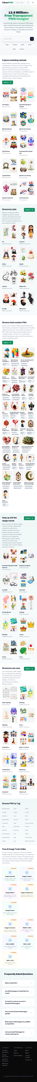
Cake (3, 826)
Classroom (22, 792)
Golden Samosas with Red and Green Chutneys (6, 379)
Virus (15, 841)
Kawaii (21, 264)
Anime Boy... (29, 381)
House (4, 657)
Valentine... (13, 415)
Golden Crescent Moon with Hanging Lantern (29, 484)
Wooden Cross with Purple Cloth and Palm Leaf (23, 379)
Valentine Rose (16, 397)
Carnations (14, 382)
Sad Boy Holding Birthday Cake (14, 465)
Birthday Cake (5, 808)
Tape (15, 837)
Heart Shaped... (6, 452)
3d (3, 241)
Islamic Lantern (17, 488)
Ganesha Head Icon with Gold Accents (30, 414)
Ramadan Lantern (18, 486)
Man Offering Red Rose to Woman (14, 361)
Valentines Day (6, 450)
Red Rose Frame (6, 399)
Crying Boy (28, 467)
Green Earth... (6, 486)
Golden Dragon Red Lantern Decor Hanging (6, 431)
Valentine (14, 432)
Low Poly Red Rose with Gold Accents (16, 396)
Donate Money (6, 612)
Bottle (26, 808)
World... (23, 415)
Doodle (4, 308)
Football (14, 44)
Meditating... (24, 365)
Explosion (16, 830)
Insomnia (22, 590)
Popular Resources (5, 1055)
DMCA (27, 1053)
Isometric (4, 816)
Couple (15, 812)
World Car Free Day (25, 129)
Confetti (4, 812)
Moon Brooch (6, 469)
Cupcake (4, 830)
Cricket (27, 812)
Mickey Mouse (6, 833)
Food (21, 657)
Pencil (29, 44)
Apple (7, 44)
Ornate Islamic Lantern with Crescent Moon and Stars (17, 484)
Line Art (4, 286)
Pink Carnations (5, 418)
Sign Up (16, 1053)
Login (15, 1050)
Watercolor (22, 286)
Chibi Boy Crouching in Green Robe (31, 396)
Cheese (27, 826)
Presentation (6, 769)
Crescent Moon (28, 488)
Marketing (22, 769)
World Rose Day (15, 363)
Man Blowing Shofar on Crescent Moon (16, 448)
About (27, 1050)
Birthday (4, 634)
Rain (15, 833)
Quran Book (25, 452)
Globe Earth (6, 488)
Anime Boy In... (21, 468)
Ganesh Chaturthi (7, 198)
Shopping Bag (5, 837)
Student (22, 49)
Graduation (5, 747)
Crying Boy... (14, 468)
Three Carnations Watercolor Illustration (14, 379)
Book (15, 808)
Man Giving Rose (14, 366)
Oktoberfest (6, 151)
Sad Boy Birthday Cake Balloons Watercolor (30, 465)
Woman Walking (23, 418)
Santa (26, 819)
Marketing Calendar (5, 1064)
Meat (26, 816)
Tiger (15, 823)
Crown (21, 634)
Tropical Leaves (29, 823)
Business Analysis (24, 565)
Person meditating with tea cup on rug (27, 360)
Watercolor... (15, 380)
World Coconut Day (25, 175)
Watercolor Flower (30, 841)
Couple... (12, 417)
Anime (4, 264)
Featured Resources (5, 1060)
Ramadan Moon (6, 467)
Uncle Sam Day (23, 198)
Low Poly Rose (16, 399)
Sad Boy (28, 469)
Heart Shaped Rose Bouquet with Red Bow (6, 448)
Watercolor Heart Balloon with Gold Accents (15, 431)
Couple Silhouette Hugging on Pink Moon (15, 414)
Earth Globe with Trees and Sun (6, 483)
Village (4, 841)
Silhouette (22, 308)
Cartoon (21, 241)
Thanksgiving (28, 837)
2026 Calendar (6, 702)
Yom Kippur (5, 104)
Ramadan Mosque (29, 433)
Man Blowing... (16, 452)
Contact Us (28, 1060)
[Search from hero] (32, 39)
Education (5, 792)
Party (21, 725)
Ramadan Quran (26, 450)
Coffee (22, 44)
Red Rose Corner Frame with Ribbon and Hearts (6, 396)
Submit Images (18, 1055)
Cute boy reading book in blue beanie (5, 361)
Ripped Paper (5, 819)
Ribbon (27, 833)
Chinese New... (5, 433)
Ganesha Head (31, 418)
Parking (21, 612)
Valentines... (6, 397)
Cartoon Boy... (5, 364)
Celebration (17, 826)
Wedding (4, 725)
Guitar (26, 830)
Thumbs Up (5, 823)
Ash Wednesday (22, 381)
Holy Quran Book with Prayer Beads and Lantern (27, 448)
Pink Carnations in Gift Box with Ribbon (5, 414)
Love (15, 816)
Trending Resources (5, 1051)
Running (16, 819)
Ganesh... (31, 415)
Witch (14, 49)
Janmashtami (6, 175)
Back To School (24, 747)
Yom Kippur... (16, 450)
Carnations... (6, 415)
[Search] (28, 2)
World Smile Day (7, 129)
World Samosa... (5, 381)
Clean (7, 2)
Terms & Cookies (27, 1056)
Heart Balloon (15, 434)
